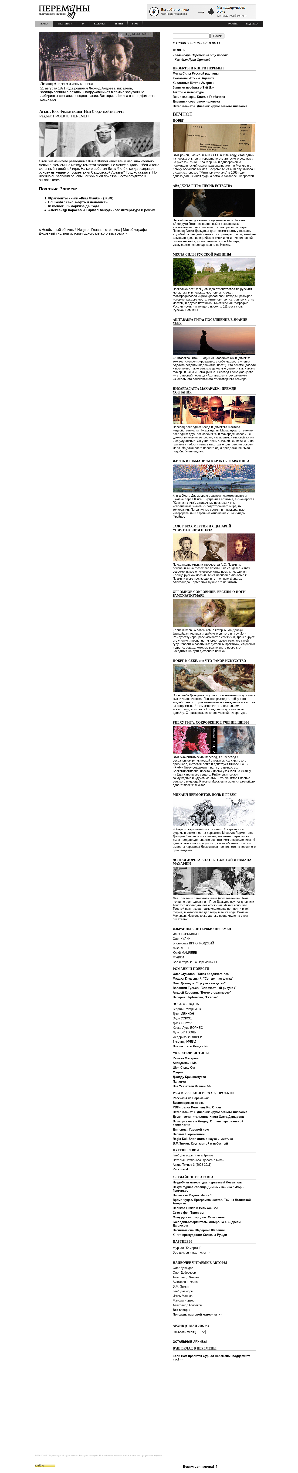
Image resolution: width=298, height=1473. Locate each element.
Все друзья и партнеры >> (191, 1252)
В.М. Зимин (181, 1286)
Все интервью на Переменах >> (195, 962)
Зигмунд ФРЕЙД (184, 1041)
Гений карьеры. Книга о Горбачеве (199, 97)
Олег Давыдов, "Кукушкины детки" (199, 983)
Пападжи (179, 1081)
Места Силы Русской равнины (196, 73)
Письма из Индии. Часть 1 (192, 1195)
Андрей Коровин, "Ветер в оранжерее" (202, 992)
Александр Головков (187, 1305)
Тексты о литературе (188, 92)
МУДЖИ (178, 957)
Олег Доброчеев (184, 1272)
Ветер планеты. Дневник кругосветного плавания (210, 106)
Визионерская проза (188, 1102)
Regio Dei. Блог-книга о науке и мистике (203, 1139)
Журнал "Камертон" (187, 1248)
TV (83, 24)
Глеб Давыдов (183, 1291)
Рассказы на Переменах (191, 1098)
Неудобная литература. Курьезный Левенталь (207, 1182)
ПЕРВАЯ (44, 24)
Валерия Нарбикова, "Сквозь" (195, 997)
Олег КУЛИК (181, 938)
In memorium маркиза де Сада (73, 206)
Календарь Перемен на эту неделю (201, 55)
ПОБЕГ (178, 120)
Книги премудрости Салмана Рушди (200, 1235)
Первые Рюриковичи (189, 1134)
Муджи (178, 1072)
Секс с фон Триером (188, 1212)
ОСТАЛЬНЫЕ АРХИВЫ (190, 1341)
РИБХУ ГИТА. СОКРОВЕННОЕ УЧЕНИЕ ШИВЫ (211, 722)
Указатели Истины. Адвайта (193, 78)
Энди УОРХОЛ (183, 1018)
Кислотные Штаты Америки (193, 83)
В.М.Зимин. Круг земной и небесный (200, 1143)
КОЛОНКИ (99, 24)
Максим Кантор (183, 1300)
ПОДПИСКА (252, 24)
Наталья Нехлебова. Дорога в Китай (198, 1160)
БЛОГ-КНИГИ (65, 24)
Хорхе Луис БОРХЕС (188, 1027)
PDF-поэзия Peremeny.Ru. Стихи (197, 1107)
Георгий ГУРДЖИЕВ (187, 1009)
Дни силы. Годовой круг (191, 1129)
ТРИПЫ (119, 24)
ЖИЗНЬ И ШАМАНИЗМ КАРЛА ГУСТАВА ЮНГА (211, 461)
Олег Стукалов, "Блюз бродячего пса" (201, 974)
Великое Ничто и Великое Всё (195, 1208)
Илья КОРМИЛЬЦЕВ (188, 934)
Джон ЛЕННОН (183, 1013)
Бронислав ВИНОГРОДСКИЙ (193, 943)
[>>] (99, 67)
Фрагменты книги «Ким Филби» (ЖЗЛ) (80, 198)
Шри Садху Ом (184, 1067)
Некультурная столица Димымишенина (202, 1187)
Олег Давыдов (183, 1268)
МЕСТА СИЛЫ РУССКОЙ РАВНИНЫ (202, 254)
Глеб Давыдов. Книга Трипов (193, 1155)
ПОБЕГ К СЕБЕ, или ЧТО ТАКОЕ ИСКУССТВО (209, 661)
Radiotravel (180, 1169)
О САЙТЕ (233, 24)
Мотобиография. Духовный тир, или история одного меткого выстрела (94, 231)
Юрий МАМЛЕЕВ (185, 952)
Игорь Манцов (183, 1296)
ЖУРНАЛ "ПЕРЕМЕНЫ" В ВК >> (196, 43)
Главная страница (105, 230)
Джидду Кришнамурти (189, 1077)
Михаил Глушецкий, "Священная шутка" (203, 978)
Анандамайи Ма (184, 1063)
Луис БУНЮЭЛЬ (184, 1032)
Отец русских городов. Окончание (198, 1217)
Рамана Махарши (186, 1058)
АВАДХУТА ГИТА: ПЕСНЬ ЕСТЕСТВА (202, 186)
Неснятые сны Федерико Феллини (199, 1230)
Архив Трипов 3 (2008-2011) (192, 1164)
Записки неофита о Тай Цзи (193, 87)
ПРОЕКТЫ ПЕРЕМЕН (71, 116)
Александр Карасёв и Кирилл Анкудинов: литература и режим (101, 210)
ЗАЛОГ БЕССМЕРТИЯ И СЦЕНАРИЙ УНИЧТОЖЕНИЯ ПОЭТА (202, 528)
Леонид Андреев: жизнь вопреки (66, 84)
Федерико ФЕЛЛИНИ (187, 1037)
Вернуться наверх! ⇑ (200, 1466)
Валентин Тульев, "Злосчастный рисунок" (205, 988)
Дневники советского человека (196, 101)
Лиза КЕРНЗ (181, 948)
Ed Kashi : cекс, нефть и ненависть (78, 202)
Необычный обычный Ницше (65, 230)
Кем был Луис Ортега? (192, 60)
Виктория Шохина (185, 1282)
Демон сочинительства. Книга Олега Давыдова (208, 1116)
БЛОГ (135, 24)
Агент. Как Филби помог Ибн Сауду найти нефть (81, 111)
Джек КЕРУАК (183, 1023)
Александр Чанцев (186, 1277)
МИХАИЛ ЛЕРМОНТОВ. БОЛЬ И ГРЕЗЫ (205, 794)
